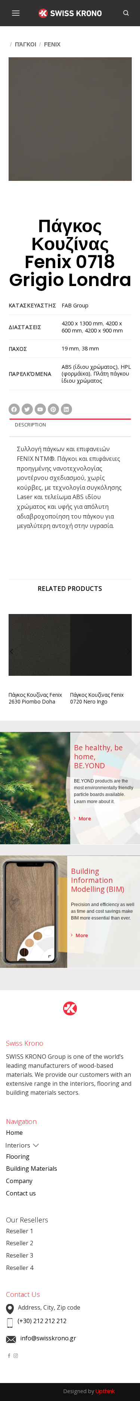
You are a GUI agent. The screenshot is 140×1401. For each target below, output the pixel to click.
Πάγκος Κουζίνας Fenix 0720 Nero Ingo (97, 698)
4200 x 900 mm (104, 330)
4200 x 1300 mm (82, 323)
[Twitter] (27, 409)
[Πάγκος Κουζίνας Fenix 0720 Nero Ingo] (101, 650)
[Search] (126, 13)
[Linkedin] (66, 409)
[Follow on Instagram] (15, 1355)
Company (19, 1181)
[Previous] (12, 666)
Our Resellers (27, 1219)
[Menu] (15, 13)
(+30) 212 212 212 (42, 1321)
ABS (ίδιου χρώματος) (90, 366)
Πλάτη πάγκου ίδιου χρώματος (95, 377)
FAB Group (75, 305)
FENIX (52, 44)
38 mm (90, 348)
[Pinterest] (53, 409)
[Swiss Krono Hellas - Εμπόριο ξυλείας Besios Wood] (70, 13)
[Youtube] (40, 409)
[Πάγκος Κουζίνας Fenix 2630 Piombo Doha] (39, 650)
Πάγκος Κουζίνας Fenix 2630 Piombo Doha (35, 698)
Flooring (17, 1156)
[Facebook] (14, 409)
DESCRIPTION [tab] (30, 424)
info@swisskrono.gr (48, 1338)
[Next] (128, 666)
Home (14, 1132)
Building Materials (31, 1168)
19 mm (70, 348)
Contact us (21, 1193)
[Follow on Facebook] (9, 1355)
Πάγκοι (25, 44)
